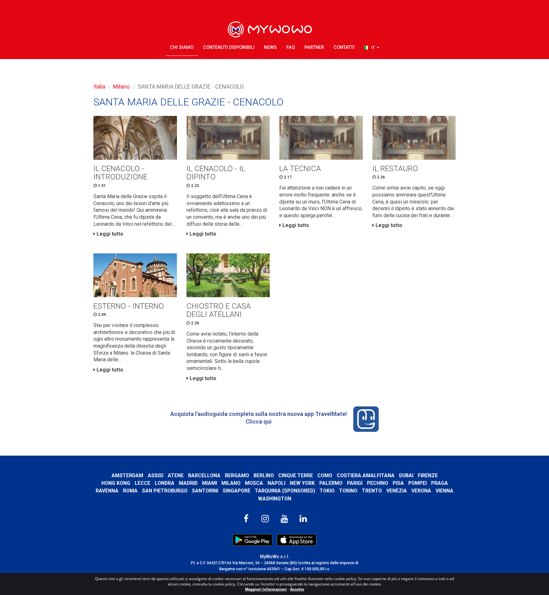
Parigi (355, 483)
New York (302, 483)
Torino (348, 491)
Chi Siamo (181, 47)
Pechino (377, 483)
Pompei (417, 483)
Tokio (327, 491)
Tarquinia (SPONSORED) (285, 491)
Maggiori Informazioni (266, 589)
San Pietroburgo (164, 491)
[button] (371, 48)
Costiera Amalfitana (366, 475)
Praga (439, 483)
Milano (121, 86)
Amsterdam (127, 475)
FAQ (290, 47)
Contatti (344, 47)
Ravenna (107, 491)
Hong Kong (115, 483)
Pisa (398, 483)
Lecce (142, 483)
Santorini (205, 491)
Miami (209, 483)
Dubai (406, 475)
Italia (99, 86)
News (270, 47)
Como (324, 475)
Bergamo (237, 475)
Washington (274, 499)
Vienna (444, 491)
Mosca (254, 483)
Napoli (276, 483)
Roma (130, 491)
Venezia (396, 491)
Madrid (188, 483)
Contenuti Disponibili (228, 47)
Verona (421, 491)
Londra (164, 483)
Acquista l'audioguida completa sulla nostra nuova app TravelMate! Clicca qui (258, 418)
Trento (372, 491)
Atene (176, 475)
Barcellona (204, 475)
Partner (314, 47)
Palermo (330, 483)
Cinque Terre (295, 475)
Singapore (236, 491)
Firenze (428, 475)
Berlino (264, 475)
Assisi (155, 475)
